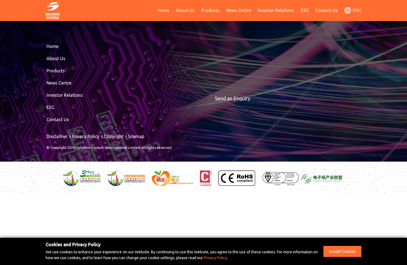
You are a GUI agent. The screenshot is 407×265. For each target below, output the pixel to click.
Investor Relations (276, 10)
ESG (305, 10)
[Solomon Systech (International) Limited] (53, 9)
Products (210, 10)
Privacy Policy (85, 136)
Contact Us (326, 10)
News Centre (238, 10)
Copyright (113, 136)
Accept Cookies (342, 251)
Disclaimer (57, 136)
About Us (185, 10)
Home (163, 10)
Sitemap (136, 136)
